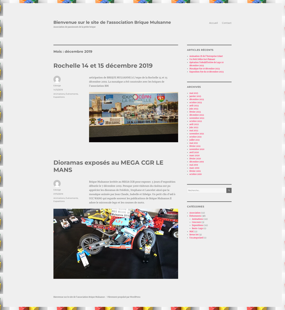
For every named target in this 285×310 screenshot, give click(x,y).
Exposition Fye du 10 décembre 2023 (206, 72)
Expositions (59, 97)
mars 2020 (194, 155)
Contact (227, 23)
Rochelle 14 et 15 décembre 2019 (103, 65)
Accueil (213, 23)
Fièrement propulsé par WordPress (123, 297)
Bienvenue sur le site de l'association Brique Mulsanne (112, 22)
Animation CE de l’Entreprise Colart (206, 56)
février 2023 (195, 112)
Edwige (57, 85)
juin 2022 (193, 127)
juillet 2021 (194, 140)
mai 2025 (193, 93)
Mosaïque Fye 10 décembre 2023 (204, 68)
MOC (191, 231)
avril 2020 (194, 152)
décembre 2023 (196, 99)
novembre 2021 (196, 133)
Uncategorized (196, 238)
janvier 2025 (195, 96)
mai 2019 (193, 165)
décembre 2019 (196, 161)
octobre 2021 (195, 137)
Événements (72, 94)
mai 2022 (193, 130)
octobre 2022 (195, 121)
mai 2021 (193, 143)
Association (195, 213)
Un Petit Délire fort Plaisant (202, 59)
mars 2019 (194, 168)
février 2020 (195, 158)
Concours (196, 222)
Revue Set (193, 234)
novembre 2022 (196, 118)
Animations (59, 94)
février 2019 (195, 171)
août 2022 (194, 124)
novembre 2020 (196, 149)
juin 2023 (193, 108)
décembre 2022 (196, 115)
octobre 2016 (195, 174)
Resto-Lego (197, 228)
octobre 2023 (195, 102)
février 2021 (195, 146)
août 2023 (194, 105)
